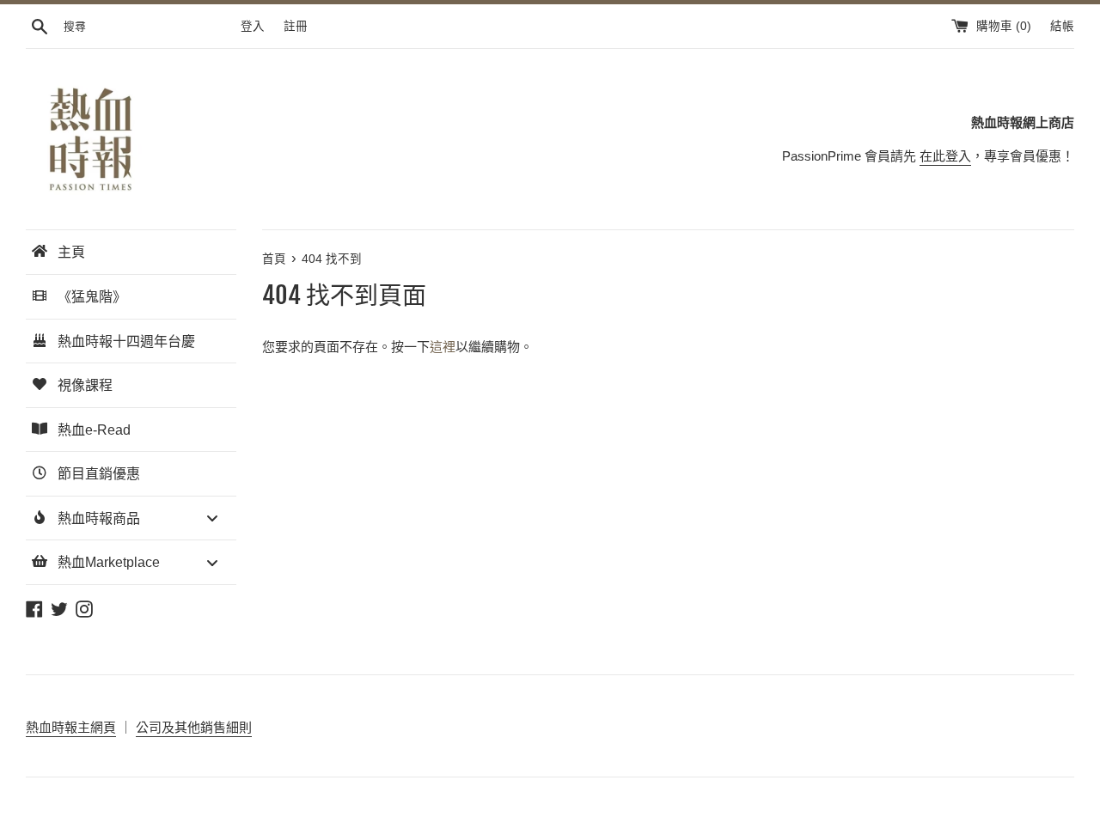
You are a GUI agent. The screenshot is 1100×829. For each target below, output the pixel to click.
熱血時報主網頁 (71, 727)
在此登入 (945, 156)
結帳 (1062, 26)
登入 (253, 26)
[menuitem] (131, 252)
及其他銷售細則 (207, 727)
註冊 (296, 26)
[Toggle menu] (212, 518)
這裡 (442, 346)
